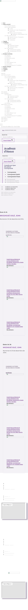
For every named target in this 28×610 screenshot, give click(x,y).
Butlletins (8, 56)
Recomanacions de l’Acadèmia (13, 65)
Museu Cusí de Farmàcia (15, 33)
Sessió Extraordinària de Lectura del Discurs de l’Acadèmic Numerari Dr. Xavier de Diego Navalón (15, 262)
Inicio (3, 130)
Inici (4, 23)
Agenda (5, 41)
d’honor (8, 52)
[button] (1, 124)
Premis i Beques (7, 66)
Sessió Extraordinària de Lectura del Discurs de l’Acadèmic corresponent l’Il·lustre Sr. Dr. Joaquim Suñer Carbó (15, 325)
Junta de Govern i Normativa (16, 37)
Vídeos (8, 59)
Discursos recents (10, 58)
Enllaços (5, 68)
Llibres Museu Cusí (11, 62)
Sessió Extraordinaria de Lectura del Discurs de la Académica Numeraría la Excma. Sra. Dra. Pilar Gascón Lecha (14, 293)
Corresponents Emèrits (14, 49)
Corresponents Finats (13, 176)
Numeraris (8, 44)
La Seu (11, 28)
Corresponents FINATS (15, 51)
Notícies (8, 55)
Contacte (5, 69)
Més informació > (10, 265)
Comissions (12, 40)
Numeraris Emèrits (14, 45)
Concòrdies (9, 63)
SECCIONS (12, 38)
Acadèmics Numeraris (10, 188)
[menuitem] (4, 71)
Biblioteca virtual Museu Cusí (19, 34)
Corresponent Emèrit (13, 174)
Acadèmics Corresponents (11, 186)
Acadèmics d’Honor (10, 189)
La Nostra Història (10, 26)
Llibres (8, 61)
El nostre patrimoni (11, 27)
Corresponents (9, 48)
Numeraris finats (13, 47)
